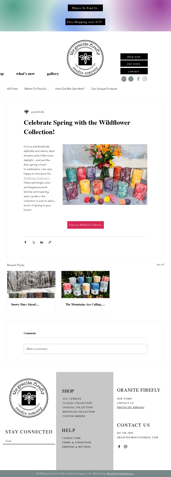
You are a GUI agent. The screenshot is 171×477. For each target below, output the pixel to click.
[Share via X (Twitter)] (33, 242)
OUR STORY (124, 398)
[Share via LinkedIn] (41, 242)
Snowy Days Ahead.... (25, 304)
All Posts (12, 88)
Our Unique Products (104, 88)
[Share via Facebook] (25, 242)
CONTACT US (125, 403)
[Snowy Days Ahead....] (31, 284)
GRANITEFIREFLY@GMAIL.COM (137, 437)
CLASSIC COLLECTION (77, 403)
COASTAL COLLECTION (78, 407)
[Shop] (130, 79)
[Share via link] (49, 242)
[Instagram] (145, 79)
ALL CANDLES (72, 398)
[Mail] (123, 79)
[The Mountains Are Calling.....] (85, 284)
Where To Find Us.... (36, 88)
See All (160, 264)
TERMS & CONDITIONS (77, 442)
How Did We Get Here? (69, 88)
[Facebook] (138, 79)
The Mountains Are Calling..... (85, 304)
